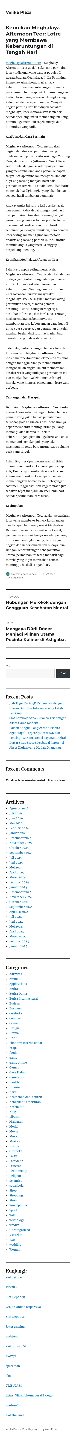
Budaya (14, 1003)
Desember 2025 (20, 838)
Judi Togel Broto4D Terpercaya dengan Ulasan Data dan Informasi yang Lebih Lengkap (36, 708)
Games (14, 1067)
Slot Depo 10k (15, 1297)
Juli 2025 (15, 857)
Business (15, 1008)
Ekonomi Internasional (25, 1043)
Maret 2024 (17, 936)
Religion (15, 1175)
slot (8, 1375)
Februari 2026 (19, 828)
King (12, 1111)
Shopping (16, 1195)
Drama (14, 1033)
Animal (14, 979)
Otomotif (15, 1151)
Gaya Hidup (17, 1072)
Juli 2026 (15, 813)
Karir (12, 1092)
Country (15, 1018)
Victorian (15, 1235)
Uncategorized (14, 577)
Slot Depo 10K (15, 1316)
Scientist (15, 1180)
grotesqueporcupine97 (24, 573)
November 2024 (20, 897)
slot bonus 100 (16, 1346)
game (13, 1057)
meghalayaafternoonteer (23, 63)
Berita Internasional (23, 998)
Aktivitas (15, 974)
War (12, 1239)
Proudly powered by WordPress (39, 1429)
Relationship (18, 1171)
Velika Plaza (18, 12)
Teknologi (16, 1220)
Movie (13, 1131)
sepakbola (16, 1185)
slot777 (11, 1356)
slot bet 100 (14, 1277)
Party (13, 1156)
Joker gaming (15, 1326)
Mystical (15, 1141)
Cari (8, 666)
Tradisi (14, 1225)
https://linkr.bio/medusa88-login (30, 1395)
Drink (13, 1038)
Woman (14, 1249)
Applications (18, 984)
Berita (13, 988)
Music (13, 1136)
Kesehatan (16, 1107)
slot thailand (15, 1415)
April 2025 (16, 872)
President (16, 1161)
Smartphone (18, 1205)
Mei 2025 (15, 867)
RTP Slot (12, 1287)
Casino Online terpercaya (23, 1307)
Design (14, 1028)
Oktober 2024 (19, 902)
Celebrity (15, 1013)
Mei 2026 (16, 823)
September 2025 (21, 852)
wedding (15, 1244)
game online (18, 1062)
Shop (13, 1190)
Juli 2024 (15, 916)
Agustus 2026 (19, 808)
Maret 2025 (17, 877)
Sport (13, 1210)
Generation (17, 1077)
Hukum (14, 1087)
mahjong (12, 1336)
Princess (15, 1166)
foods (13, 1052)
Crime (13, 1023)
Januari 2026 (18, 833)
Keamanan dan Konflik (25, 1097)
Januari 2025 (18, 887)
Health (14, 1082)
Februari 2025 (19, 882)
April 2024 (16, 931)
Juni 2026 (16, 818)
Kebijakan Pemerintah (25, 1102)
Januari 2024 (18, 946)
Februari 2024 (19, 941)
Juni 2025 (16, 862)
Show (13, 1200)
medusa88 (13, 1405)
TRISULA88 (14, 1385)
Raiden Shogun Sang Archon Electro (34, 728)
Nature (14, 1146)
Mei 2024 (15, 926)
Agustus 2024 (18, 911)
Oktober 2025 (19, 847)
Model (13, 1126)
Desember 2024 (20, 892)
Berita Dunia (18, 993)
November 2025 (20, 843)
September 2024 (21, 907)
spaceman (13, 1366)
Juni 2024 (16, 921)
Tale (12, 1215)
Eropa (13, 1047)
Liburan (14, 1116)
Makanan (16, 1121)
